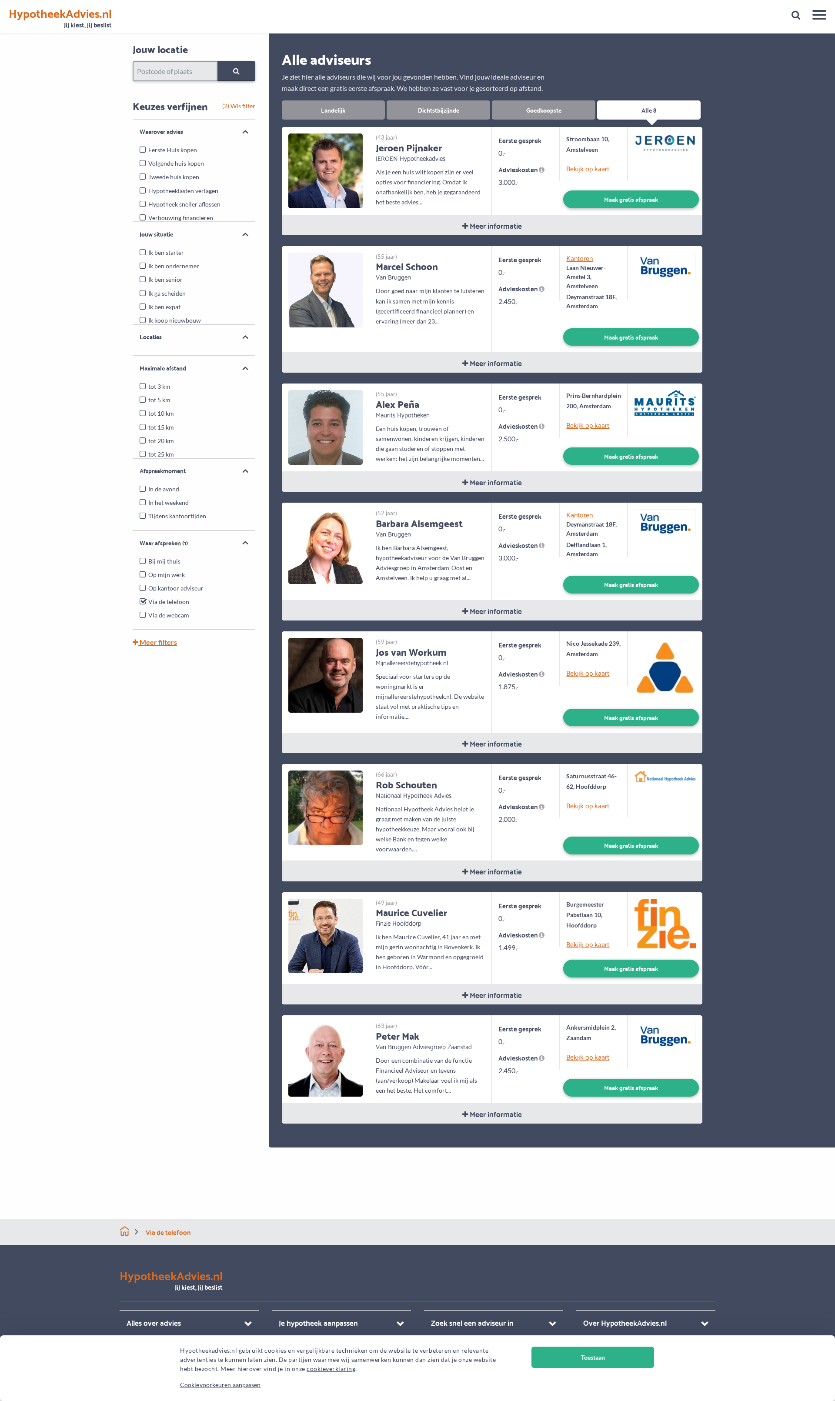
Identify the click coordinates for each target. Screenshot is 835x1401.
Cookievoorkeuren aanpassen (220, 1384)
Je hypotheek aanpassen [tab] (318, 1322)
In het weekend (168, 502)
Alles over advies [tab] (154, 1322)
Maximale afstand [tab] (163, 368)
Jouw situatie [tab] (156, 234)
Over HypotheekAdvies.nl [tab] (625, 1322)
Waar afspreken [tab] (164, 542)
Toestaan (593, 1357)
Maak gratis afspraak (631, 198)
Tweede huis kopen (173, 176)
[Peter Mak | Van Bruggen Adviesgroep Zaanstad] (325, 1058)
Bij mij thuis (164, 561)
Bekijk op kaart (587, 168)
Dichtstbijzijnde (438, 109)
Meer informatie (495, 225)
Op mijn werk (166, 574)
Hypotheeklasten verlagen (183, 190)
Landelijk (333, 109)
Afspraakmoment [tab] (163, 470)
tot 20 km (161, 440)
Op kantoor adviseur (176, 588)
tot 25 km (161, 454)
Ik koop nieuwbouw (174, 320)
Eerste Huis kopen (172, 149)
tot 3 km (159, 386)
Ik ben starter (166, 252)
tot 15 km (161, 427)
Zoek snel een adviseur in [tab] (472, 1322)
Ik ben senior (165, 279)
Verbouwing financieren (180, 217)
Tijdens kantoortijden (177, 516)
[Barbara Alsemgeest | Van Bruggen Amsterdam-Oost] (325, 545)
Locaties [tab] (151, 336)
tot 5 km (159, 400)
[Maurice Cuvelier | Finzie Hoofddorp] (325, 935)
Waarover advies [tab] (161, 131)
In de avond (163, 489)
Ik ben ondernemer (173, 266)
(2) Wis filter (238, 106)
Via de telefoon (168, 601)
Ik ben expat (164, 306)
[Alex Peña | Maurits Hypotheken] (325, 426)
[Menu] (816, 16)
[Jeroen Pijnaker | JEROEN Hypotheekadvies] (325, 170)
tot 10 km (161, 413)
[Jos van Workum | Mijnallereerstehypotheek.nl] (325, 674)
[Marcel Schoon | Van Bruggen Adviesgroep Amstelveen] (325, 289)
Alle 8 (648, 109)
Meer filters (157, 642)
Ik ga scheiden (167, 293)
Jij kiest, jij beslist (60, 18)
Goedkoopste (543, 109)
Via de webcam (168, 615)
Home (125, 1231)
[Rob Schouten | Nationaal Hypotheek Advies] (325, 807)
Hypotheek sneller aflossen (184, 204)
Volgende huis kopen (176, 163)
